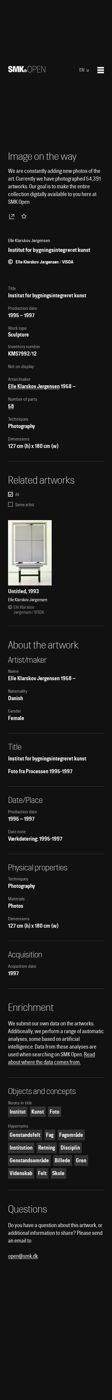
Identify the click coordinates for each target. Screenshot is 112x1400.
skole (58, 1173)
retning (46, 1148)
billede (62, 1160)
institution (21, 1148)
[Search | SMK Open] (26, 70)
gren (81, 1160)
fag (49, 1135)
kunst (37, 1112)
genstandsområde (29, 1160)
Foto (54, 1112)
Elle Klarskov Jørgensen (34, 386)
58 (11, 406)
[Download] (13, 216)
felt (42, 1173)
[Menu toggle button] (100, 70)
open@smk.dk (23, 1256)
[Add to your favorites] (25, 216)
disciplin (70, 1148)
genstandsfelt (25, 1135)
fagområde (71, 1135)
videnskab (21, 1173)
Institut (18, 1112)
